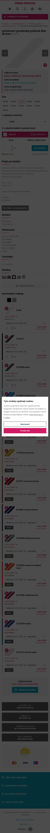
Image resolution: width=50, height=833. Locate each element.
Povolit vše (25, 431)
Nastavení (25, 424)
